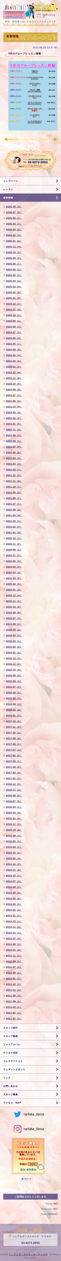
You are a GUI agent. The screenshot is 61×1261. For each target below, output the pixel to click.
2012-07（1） (14, 967)
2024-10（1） (14, 315)
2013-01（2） (14, 950)
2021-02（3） (14, 527)
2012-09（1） (14, 961)
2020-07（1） (14, 555)
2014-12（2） (14, 864)
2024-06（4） (14, 338)
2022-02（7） (14, 469)
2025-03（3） (14, 286)
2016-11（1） (14, 790)
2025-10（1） (14, 252)
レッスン (8, 189)
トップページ (10, 181)
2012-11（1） (14, 955)
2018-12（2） (14, 658)
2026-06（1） (14, 218)
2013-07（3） (14, 938)
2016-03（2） (14, 812)
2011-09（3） (14, 995)
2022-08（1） (14, 441)
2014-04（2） (14, 898)
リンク (7, 1077)
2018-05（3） (14, 698)
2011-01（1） (14, 1018)
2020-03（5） (14, 578)
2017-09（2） (14, 738)
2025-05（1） (14, 275)
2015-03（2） (14, 852)
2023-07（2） (14, 395)
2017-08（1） (14, 744)
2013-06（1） (14, 944)
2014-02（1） (14, 910)
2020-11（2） (14, 544)
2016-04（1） (14, 807)
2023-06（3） (14, 401)
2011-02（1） (14, 1013)
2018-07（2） (14, 687)
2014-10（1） (14, 875)
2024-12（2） (14, 304)
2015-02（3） (14, 858)
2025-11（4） (14, 246)
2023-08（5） (14, 389)
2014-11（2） (14, 870)
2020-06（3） (14, 561)
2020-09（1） (14, 549)
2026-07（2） (14, 212)
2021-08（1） (14, 498)
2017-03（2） (14, 772)
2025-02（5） (14, 292)
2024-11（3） (14, 309)
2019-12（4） (14, 595)
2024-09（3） (14, 321)
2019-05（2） (14, 629)
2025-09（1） (14, 258)
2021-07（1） (14, 504)
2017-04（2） (14, 767)
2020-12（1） (14, 538)
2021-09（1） (14, 492)
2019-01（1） (14, 652)
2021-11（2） (14, 481)
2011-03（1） (14, 1007)
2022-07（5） (14, 446)
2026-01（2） (14, 241)
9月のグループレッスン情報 (24, 53)
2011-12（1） (14, 984)
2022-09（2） (14, 435)
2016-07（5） (14, 801)
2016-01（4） (14, 818)
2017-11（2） (14, 727)
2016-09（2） (14, 795)
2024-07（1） (14, 332)
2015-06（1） (14, 841)
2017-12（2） (14, 721)
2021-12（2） (14, 475)
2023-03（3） (14, 412)
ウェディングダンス (14, 1069)
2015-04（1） (14, 847)
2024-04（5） (14, 349)
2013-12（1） (14, 921)
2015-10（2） (14, 830)
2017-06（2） (14, 755)
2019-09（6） (14, 612)
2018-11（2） (14, 664)
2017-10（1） (14, 732)
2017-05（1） (14, 761)
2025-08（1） (14, 264)
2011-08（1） (14, 1001)
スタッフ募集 (10, 1094)
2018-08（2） (14, 681)
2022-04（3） (14, 458)
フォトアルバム (11, 1044)
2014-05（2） (14, 892)
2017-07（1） (14, 750)
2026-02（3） (14, 235)
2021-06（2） (14, 509)
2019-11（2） (14, 601)
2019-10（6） (14, 607)
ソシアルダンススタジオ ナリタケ (28, 1254)
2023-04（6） (14, 406)
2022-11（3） (14, 429)
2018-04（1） (14, 704)
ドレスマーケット (13, 1061)
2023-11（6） (14, 378)
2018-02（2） (14, 710)
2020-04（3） (14, 572)
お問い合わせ (10, 1086)
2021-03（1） (14, 521)
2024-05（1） (14, 344)
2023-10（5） (14, 384)
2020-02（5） (14, 584)
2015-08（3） (14, 835)
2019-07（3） (14, 618)
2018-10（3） (14, 669)
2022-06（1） (14, 452)
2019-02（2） (14, 647)
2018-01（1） (14, 715)
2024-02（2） (14, 361)
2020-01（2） (14, 589)
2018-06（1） (14, 692)
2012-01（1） (14, 978)
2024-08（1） (14, 326)
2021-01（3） (14, 532)
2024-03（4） (14, 355)
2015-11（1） (14, 824)
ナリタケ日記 (10, 1052)
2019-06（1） (14, 624)
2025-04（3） (14, 281)
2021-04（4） (14, 515)
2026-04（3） (14, 224)
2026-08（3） (14, 206)
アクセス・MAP (12, 1102)
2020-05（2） (14, 567)
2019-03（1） (14, 641)
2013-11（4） (14, 927)
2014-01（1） (14, 915)
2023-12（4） (14, 372)
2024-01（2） (14, 366)
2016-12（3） (14, 784)
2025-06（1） (14, 269)
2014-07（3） (14, 881)
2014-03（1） (14, 904)
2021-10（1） (14, 487)
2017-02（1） (14, 778)
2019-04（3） (14, 635)
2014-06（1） (14, 887)
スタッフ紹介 (10, 1027)
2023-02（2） (14, 418)
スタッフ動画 (10, 1036)
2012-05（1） (14, 973)
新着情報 (8, 197)
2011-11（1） (14, 990)
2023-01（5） (14, 424)
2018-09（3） (14, 675)
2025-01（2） (14, 298)
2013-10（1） (14, 932)
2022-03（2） (14, 464)
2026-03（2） (14, 229)
